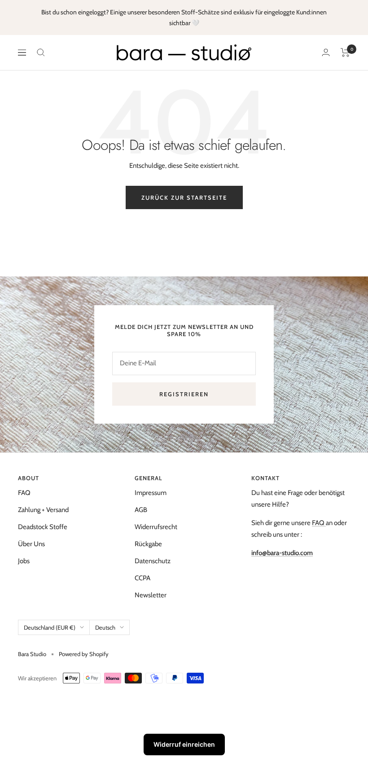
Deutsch (105, 627)
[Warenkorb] (345, 52)
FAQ (24, 493)
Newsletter (150, 595)
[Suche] (41, 52)
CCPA (142, 578)
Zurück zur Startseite (184, 197)
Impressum (150, 493)
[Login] (326, 52)
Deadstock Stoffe (42, 527)
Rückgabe (148, 544)
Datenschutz (153, 561)
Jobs (24, 561)
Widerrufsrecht (156, 527)
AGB (141, 510)
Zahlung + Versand (43, 510)
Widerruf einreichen (184, 744)
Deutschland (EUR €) (49, 627)
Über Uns (31, 544)
